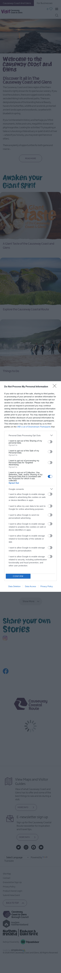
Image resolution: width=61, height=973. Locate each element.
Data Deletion (14, 586)
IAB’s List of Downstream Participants (34, 427)
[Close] (55, 387)
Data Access (30, 586)
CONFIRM (18, 576)
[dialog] (30, 486)
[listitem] (30, 435)
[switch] (50, 441)
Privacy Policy (46, 586)
